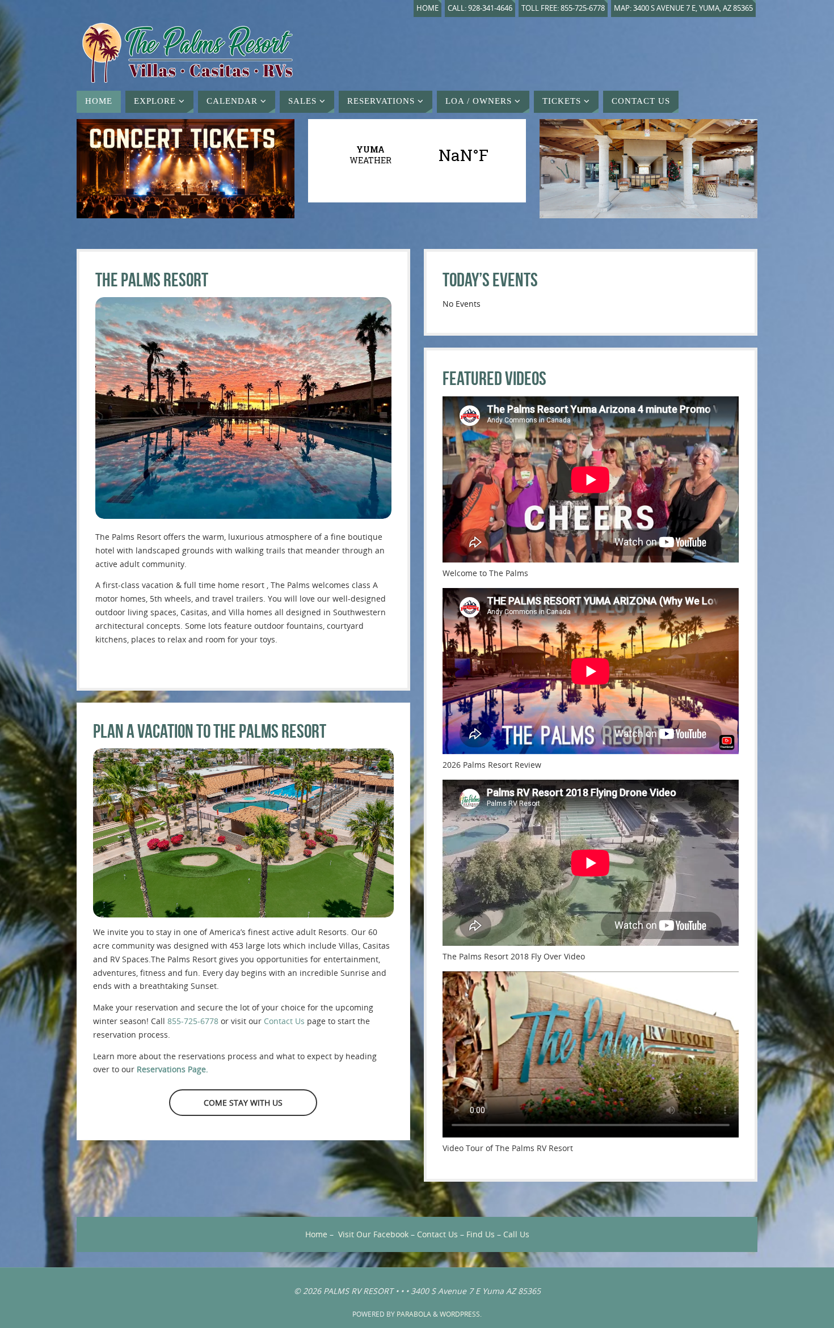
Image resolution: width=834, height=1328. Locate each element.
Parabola (414, 1314)
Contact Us (284, 1021)
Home (427, 8)
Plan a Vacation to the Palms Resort (209, 731)
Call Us (516, 1234)
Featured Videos (494, 378)
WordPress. (461, 1314)
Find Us (480, 1234)
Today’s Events (490, 279)
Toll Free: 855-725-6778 (563, 8)
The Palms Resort (151, 279)
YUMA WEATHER (417, 155)
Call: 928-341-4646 (480, 8)
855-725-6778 (192, 1021)
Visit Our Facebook (373, 1234)
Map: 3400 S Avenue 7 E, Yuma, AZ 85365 (683, 8)
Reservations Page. (172, 1069)
